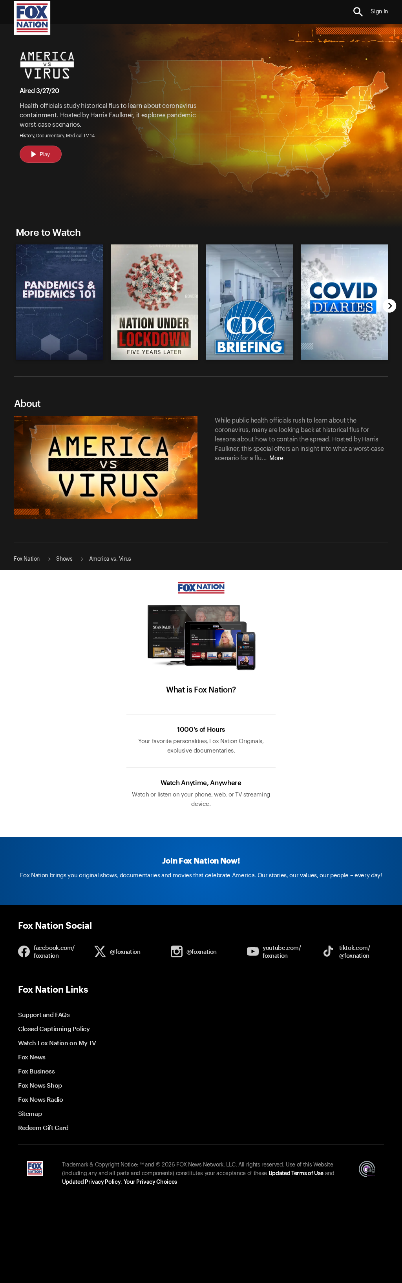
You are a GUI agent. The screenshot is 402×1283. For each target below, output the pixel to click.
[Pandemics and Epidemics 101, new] (59, 358)
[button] (358, 11)
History (27, 135)
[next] (389, 306)
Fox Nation (27, 559)
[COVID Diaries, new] (344, 358)
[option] (57, 298)
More (276, 458)
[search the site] (358, 11)
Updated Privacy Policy (91, 1182)
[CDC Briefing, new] (249, 358)
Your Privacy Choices (150, 1182)
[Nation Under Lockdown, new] (154, 358)
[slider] (200, 298)
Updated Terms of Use (296, 1173)
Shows (64, 559)
